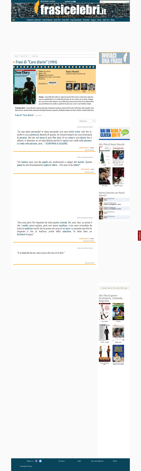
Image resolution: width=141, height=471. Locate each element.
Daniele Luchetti (108, 207)
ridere (54, 165)
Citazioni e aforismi (34, 20)
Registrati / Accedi (48, 1)
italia (88, 172)
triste (77, 131)
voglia (46, 165)
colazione (66, 231)
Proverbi (86, 20)
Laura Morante (108, 212)
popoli (45, 162)
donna (83, 137)
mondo (81, 162)
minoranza (91, 150)
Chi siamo (62, 461)
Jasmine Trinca (108, 216)
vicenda (63, 222)
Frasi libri (65, 20)
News (79, 461)
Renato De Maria (108, 203)
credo (21, 143)
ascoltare (63, 225)
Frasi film (57, 20)
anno (68, 228)
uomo (70, 137)
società (32, 134)
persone (23, 137)
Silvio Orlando (108, 198)
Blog (112, 20)
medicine (28, 228)
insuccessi (91, 263)
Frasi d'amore (47, 20)
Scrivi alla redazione (97, 461)
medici (25, 225)
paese (19, 165)
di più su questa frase (85, 127)
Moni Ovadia (85, 169)
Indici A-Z (106, 20)
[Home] (70, 9)
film (54, 137)
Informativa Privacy (26, 466)
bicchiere (21, 234)
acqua (87, 241)
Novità (115, 461)
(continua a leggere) (57, 143)
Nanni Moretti (84, 148)
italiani (24, 162)
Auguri (93, 20)
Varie (99, 20)
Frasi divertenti (76, 20)
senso (42, 137)
